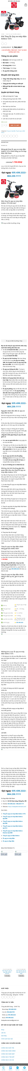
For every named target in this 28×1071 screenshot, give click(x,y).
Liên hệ (3, 1033)
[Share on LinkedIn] (16, 136)
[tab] (14, 142)
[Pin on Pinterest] (14, 136)
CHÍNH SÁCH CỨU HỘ (7, 1060)
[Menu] (2, 5)
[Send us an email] (11, 997)
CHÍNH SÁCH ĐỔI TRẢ (7, 1048)
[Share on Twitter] (8, 136)
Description (4, 142)
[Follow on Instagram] (5, 997)
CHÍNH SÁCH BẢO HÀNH (8, 1051)
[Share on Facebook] (5, 136)
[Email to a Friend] (11, 136)
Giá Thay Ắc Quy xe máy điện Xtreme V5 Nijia (21, 972)
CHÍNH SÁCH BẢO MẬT (8, 1054)
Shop (2, 1030)
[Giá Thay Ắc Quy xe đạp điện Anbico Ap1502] (7, 909)
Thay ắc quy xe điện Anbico (13, 34)
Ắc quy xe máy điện (11, 131)
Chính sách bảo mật (7, 1039)
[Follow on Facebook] (2, 997)
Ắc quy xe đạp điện (8, 841)
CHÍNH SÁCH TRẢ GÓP (7, 1057)
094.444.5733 (11, 1012)
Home (2, 34)
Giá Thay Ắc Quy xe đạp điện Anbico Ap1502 (7, 972)
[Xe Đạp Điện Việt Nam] (14, 5)
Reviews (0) (4, 145)
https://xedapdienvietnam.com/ (17, 806)
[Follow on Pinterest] (14, 997)
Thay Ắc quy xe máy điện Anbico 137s (14, 814)
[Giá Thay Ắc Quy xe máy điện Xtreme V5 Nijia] (21, 909)
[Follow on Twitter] (8, 997)
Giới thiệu (4, 1036)
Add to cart (15, 125)
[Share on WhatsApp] (2, 136)
